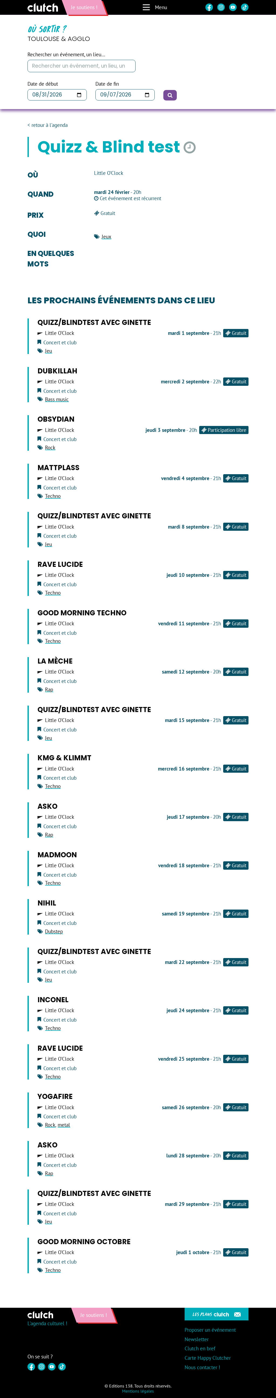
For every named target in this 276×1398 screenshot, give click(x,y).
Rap (49, 689)
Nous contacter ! (202, 1367)
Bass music (57, 399)
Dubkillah (57, 371)
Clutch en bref (200, 1348)
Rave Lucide (60, 564)
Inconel (52, 1000)
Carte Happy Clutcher (208, 1358)
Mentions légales (138, 1391)
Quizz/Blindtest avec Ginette (94, 322)
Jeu (48, 351)
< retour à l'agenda (47, 125)
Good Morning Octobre (83, 1242)
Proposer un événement (210, 1330)
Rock (50, 447)
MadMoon (57, 855)
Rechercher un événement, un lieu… (66, 54)
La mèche (55, 661)
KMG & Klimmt (64, 758)
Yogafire (55, 1096)
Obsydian (55, 419)
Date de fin (107, 84)
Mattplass (58, 468)
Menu (161, 7)
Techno (53, 496)
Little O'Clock (59, 333)
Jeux (106, 236)
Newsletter (197, 1339)
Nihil (46, 903)
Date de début (42, 84)
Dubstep (54, 931)
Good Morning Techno (81, 613)
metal (64, 1125)
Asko (47, 806)
